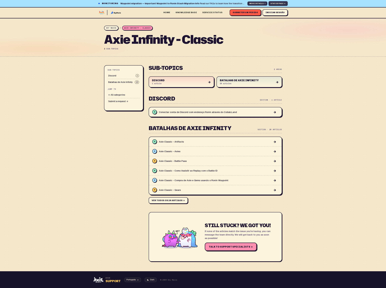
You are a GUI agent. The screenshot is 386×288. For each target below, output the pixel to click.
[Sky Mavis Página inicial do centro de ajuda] (129, 12)
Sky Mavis (111, 28)
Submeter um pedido (245, 12)
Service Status (212, 12)
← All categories (116, 94)
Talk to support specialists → (231, 246)
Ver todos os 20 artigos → (168, 200)
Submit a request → (118, 101)
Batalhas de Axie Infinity (123, 82)
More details (257, 3)
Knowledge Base (186, 12)
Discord (123, 75)
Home (166, 12)
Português (131, 279)
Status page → (278, 3)
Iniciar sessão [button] (275, 12)
